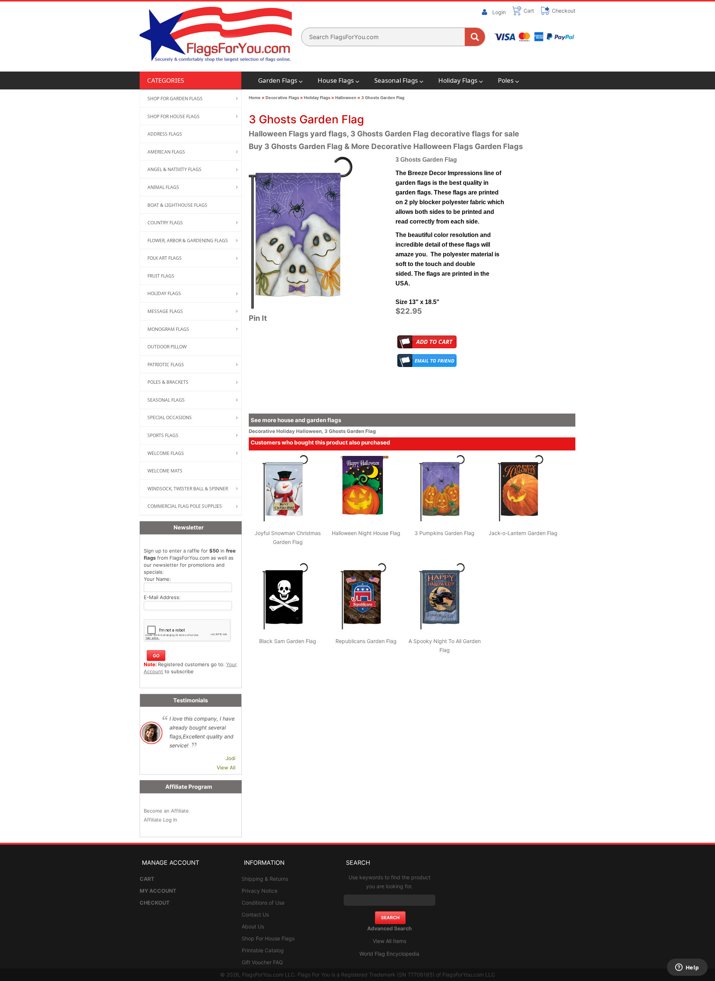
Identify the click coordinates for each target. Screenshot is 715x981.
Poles (506, 80)
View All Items (389, 941)
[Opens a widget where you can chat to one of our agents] (687, 968)
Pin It (258, 318)
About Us (253, 926)
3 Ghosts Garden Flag (382, 97)
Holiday (286, 431)
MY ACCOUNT (158, 890)
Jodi (230, 758)
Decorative (262, 431)
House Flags (336, 80)
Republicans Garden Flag (366, 641)
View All (226, 767)
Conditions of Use (263, 902)
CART (147, 879)
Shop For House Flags (268, 938)
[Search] (475, 37)
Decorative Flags (282, 97)
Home (255, 97)
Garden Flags (277, 80)
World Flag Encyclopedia (389, 953)
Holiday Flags (457, 80)
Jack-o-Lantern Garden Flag (523, 533)
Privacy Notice (259, 890)
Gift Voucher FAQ (262, 962)
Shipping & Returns (265, 879)
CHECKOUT (154, 902)
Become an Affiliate (166, 811)
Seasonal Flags (396, 80)
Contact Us (255, 914)
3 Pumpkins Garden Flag (444, 533)
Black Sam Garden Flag (287, 641)
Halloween (345, 97)
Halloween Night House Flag (366, 533)
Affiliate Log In (160, 820)
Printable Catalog (263, 950)
